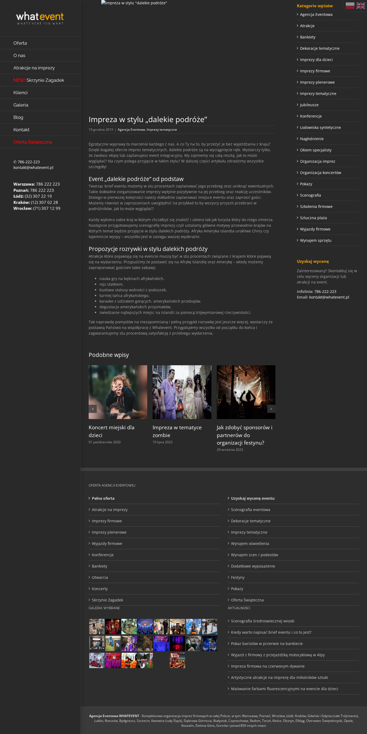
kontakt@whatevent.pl (33, 167)
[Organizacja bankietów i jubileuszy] (161, 643)
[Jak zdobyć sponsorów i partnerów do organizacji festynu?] (246, 367)
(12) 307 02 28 (44, 202)
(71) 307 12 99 (46, 208)
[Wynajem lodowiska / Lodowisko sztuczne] (210, 626)
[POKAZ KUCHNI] (97, 643)
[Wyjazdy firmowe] (193, 660)
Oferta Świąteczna (247, 599)
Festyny (237, 577)
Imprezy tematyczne (162, 129)
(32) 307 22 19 (38, 196)
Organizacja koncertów (320, 172)
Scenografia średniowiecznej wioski (262, 620)
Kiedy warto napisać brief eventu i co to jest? (271, 632)
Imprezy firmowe (315, 70)
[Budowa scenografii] (97, 626)
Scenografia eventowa (250, 509)
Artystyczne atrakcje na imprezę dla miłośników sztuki (279, 677)
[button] (93, 409)
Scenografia (310, 195)
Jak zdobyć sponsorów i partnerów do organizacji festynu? (244, 435)
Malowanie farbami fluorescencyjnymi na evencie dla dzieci (284, 688)
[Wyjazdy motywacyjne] (193, 643)
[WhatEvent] (161, 660)
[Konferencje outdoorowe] (177, 626)
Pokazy (306, 183)
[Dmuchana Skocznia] (193, 626)
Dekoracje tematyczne (320, 48)
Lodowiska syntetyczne (320, 127)
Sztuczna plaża (313, 217)
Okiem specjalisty (316, 150)
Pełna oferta (103, 498)
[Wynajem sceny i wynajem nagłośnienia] (177, 643)
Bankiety (307, 37)
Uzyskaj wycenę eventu (253, 498)
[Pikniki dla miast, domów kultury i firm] (145, 660)
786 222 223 (48, 184)
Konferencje (311, 116)
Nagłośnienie (312, 138)
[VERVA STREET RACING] (145, 643)
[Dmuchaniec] (129, 660)
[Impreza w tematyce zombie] (182, 367)
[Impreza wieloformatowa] (210, 643)
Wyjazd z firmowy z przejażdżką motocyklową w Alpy (278, 654)
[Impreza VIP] (97, 660)
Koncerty (100, 588)
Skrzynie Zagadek (107, 599)
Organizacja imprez (317, 161)
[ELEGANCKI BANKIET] (145, 626)
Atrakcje (307, 25)
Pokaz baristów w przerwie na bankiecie (267, 643)
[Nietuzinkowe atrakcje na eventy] (161, 626)
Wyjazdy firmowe (315, 229)
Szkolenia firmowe (316, 206)
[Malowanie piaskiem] (210, 660)
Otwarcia (100, 577)
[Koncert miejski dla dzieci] (118, 367)
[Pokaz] (113, 626)
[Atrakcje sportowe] (113, 643)
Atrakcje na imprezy (110, 509)
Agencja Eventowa (131, 129)
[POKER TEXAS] (177, 660)
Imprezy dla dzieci (316, 59)
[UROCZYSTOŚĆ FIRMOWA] (113, 660)
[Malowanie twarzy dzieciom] (129, 643)
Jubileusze (309, 104)
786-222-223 (29, 161)
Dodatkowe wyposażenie (253, 566)
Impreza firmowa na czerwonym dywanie (268, 666)
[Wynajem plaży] (129, 626)
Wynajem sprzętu (316, 240)
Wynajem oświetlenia (250, 543)
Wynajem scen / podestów (254, 554)
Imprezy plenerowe (317, 82)
